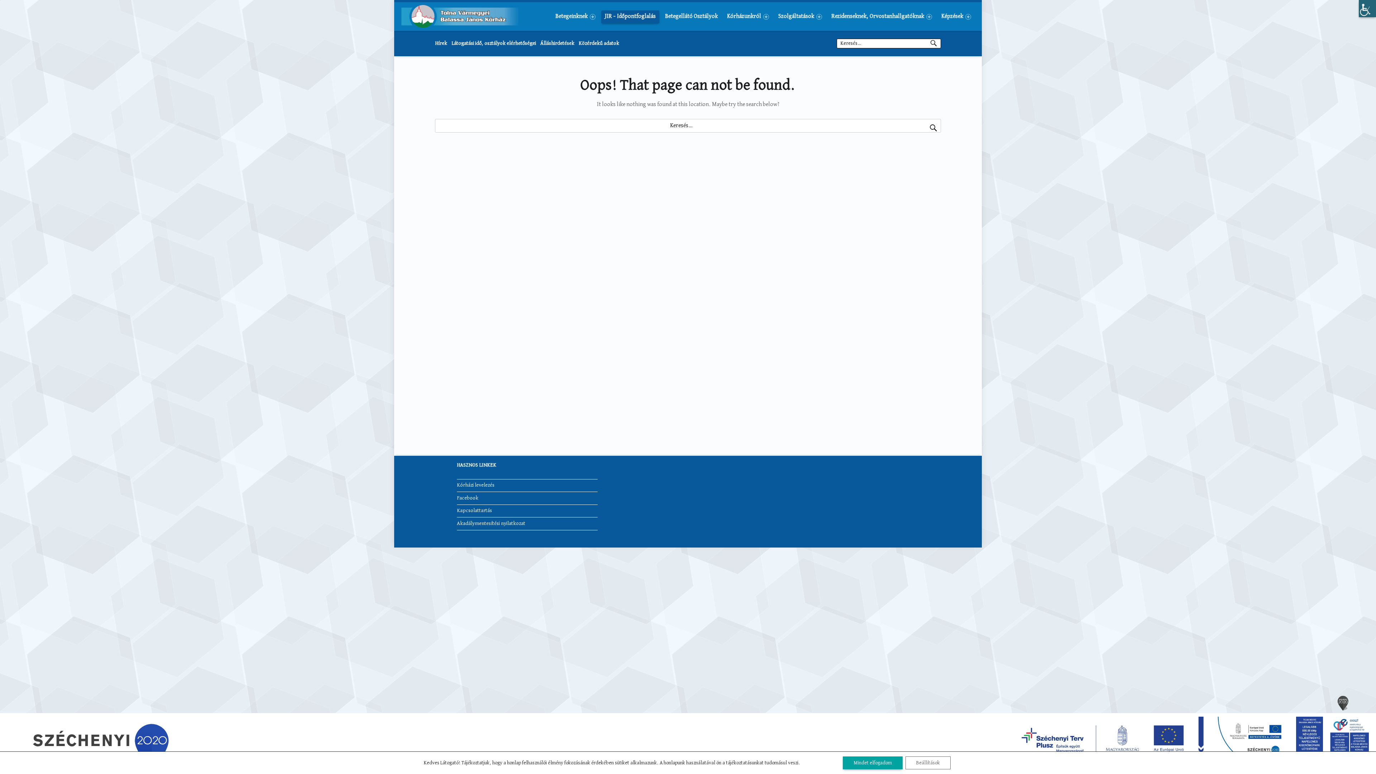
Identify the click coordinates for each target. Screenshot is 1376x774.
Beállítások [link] (928, 762)
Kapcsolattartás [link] (474, 510)
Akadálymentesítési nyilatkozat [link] (491, 523)
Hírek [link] (441, 43)
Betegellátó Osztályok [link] (691, 16)
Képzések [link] (952, 16)
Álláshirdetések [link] (557, 43)
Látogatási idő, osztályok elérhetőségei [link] (494, 43)
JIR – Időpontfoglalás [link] (630, 16)
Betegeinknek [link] (571, 16)
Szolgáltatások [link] (796, 16)
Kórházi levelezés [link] (475, 485)
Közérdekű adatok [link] (599, 43)
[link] (1367, 8)
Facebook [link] (467, 498)
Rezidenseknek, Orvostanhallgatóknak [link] (877, 16)
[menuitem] (575, 16)
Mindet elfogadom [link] (873, 762)
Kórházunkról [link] (744, 16)
